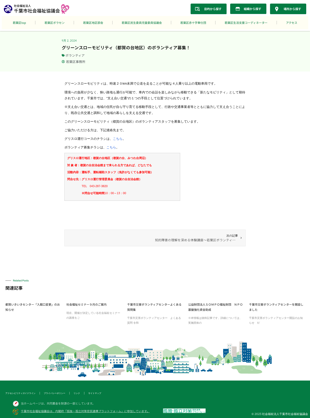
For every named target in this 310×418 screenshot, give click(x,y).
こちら (118, 139)
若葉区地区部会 (93, 22)
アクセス (291, 22)
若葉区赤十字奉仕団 (193, 22)
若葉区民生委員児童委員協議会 (142, 22)
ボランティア (75, 55)
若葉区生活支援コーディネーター (246, 22)
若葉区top (19, 22)
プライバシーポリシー (54, 393)
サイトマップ (94, 393)
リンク (77, 393)
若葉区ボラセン (54, 22)
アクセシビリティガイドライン (20, 393)
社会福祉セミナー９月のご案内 (86, 304)
